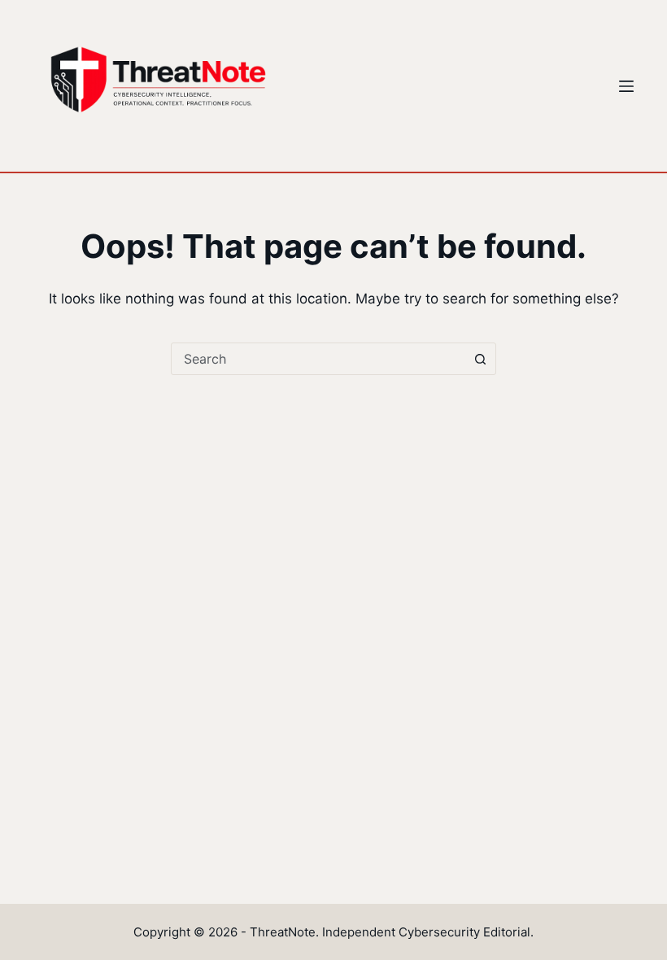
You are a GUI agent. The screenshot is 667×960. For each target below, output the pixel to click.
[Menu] (626, 86)
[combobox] (318, 359)
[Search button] (479, 358)
